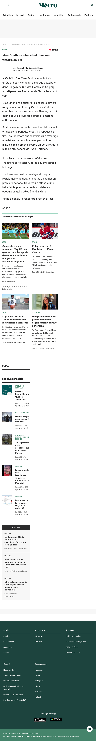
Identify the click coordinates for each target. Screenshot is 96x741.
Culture (31, 15)
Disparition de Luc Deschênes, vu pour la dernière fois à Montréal (22, 476)
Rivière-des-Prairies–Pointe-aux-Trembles (22, 437)
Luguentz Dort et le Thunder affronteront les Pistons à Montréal (15, 319)
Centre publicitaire (11, 680)
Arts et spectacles (22, 413)
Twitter (37, 675)
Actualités (8, 15)
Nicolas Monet (21, 342)
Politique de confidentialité (14, 700)
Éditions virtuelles (73, 636)
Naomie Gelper (50, 348)
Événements (8, 641)
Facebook (39, 669)
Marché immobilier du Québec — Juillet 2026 (22, 395)
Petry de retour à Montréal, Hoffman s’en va (43, 249)
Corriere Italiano (73, 652)
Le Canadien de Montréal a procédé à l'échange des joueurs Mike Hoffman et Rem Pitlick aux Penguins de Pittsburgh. (44, 262)
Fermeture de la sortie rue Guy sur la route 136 (21, 504)
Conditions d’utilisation (13, 694)
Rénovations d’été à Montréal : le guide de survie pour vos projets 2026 (15, 563)
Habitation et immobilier (19, 387)
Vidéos (6, 652)
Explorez (88, 15)
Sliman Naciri (50, 272)
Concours (7, 647)
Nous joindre (8, 669)
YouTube (38, 691)
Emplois (6, 636)
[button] (3, 5)
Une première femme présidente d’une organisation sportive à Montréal (44, 321)
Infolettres (39, 636)
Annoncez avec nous (12, 675)
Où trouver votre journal (76, 641)
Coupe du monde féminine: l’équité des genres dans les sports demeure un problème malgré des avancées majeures (15, 253)
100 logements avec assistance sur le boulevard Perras (22, 447)
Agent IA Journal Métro (22, 406)
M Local (20, 15)
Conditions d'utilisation (64, 736)
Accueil (5, 44)
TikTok (37, 686)
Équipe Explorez (9, 596)
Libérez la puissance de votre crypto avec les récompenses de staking (15, 585)
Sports (12, 44)
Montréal (18, 466)
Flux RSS (38, 641)
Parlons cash (74, 15)
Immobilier (59, 15)
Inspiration (44, 15)
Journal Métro (23, 548)
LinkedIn (38, 697)
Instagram (39, 680)
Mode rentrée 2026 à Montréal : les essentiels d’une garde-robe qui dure (15, 540)
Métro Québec (72, 647)
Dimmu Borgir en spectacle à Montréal (22, 419)
